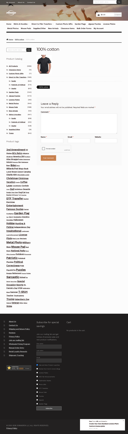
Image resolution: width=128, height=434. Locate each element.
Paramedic (28, 254)
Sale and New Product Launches (49, 365)
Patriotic (12, 257)
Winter (25, 303)
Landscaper (25, 231)
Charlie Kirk (11, 174)
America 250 (19, 156)
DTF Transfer (14, 198)
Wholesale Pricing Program (19, 344)
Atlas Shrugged (12, 159)
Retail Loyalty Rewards (18, 352)
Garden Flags (80, 24)
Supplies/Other (39, 28)
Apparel (41, 400)
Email (71, 137)
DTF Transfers (43, 388)
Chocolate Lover (23, 175)
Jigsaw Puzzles (94, 24)
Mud (27, 247)
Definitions (18, 189)
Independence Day (22, 227)
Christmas (12, 178)
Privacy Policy (14, 337)
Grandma (25, 217)
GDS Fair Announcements (46, 377)
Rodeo (28, 273)
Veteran (15, 303)
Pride (22, 266)
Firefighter (10, 213)
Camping (27, 172)
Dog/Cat (21, 192)
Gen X (11, 217)
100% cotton (43, 87)
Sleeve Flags (13, 281)
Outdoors (20, 254)
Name (44, 137)
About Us (21, 2)
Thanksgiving (19, 296)
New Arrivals (53, 28)
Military (26, 242)
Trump (11, 133)
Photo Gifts (42, 384)
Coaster (18, 182)
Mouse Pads (26, 28)
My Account (10, 2)
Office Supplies (10, 254)
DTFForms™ (15, 195)
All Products (13, 66)
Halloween (18, 220)
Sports (19, 284)
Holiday (10, 223)
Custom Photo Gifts (64, 24)
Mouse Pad (18, 246)
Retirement (16, 273)
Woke (9, 306)
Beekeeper (25, 162)
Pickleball (21, 258)
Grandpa (9, 220)
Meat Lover (16, 238)
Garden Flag (21, 213)
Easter (26, 199)
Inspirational (13, 230)
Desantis (26, 189)
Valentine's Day (22, 299)
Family (13, 81)
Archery (27, 156)
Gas (7, 217)
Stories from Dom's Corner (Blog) (49, 369)
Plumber (10, 262)
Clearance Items (67, 28)
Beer (8, 165)
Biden (13, 165)
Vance (8, 303)
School (23, 277)
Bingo (21, 168)
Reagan (9, 273)
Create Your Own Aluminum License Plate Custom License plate (103, 425)
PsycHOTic (11, 270)
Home (8, 24)
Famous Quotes (14, 209)
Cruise (8, 189)
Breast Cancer (17, 172)
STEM (20, 288)
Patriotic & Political (18, 85)
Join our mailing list (16, 340)
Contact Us (31, 2)
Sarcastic (12, 277)
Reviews (12, 333)
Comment (45, 112)
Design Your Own (12, 192)
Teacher (9, 295)
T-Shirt (23, 291)
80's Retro (17, 153)
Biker (18, 165)
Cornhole (25, 186)
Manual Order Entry (16, 348)
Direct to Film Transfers (42, 24)
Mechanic (23, 238)
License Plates (109, 24)
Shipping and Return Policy (19, 329)
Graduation (18, 217)
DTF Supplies (22, 195)
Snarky (13, 88)
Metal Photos (13, 28)
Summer (14, 292)
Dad (12, 189)
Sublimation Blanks (44, 380)
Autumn (9, 162)
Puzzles (21, 269)
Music (8, 251)
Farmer (26, 209)
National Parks (18, 250)
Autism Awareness (24, 159)
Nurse (27, 251)
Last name (39, 350)
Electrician (10, 202)
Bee (19, 162)
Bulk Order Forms (84, 28)
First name (39, 343)
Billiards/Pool (12, 168)
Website (98, 137)
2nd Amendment (15, 149)
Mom (8, 247)
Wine (21, 303)
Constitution (17, 186)
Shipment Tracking (16, 355)
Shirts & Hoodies (21, 24)
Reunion (24, 273)
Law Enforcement (12, 235)
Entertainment (14, 205)
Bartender (15, 162)
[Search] (119, 2)
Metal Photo (14, 242)
